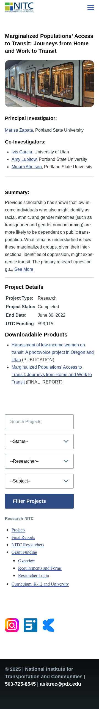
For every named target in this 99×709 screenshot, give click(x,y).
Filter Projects (29, 501)
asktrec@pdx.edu (60, 684)
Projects (18, 530)
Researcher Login (33, 575)
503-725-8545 (20, 684)
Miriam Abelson (27, 166)
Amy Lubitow (24, 159)
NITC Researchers (28, 544)
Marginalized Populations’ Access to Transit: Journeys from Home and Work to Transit (52, 374)
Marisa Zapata (19, 130)
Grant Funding (24, 552)
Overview (26, 560)
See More (23, 269)
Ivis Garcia (22, 152)
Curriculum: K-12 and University (40, 584)
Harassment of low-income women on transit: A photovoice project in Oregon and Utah (53, 352)
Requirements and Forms (40, 568)
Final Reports (23, 537)
